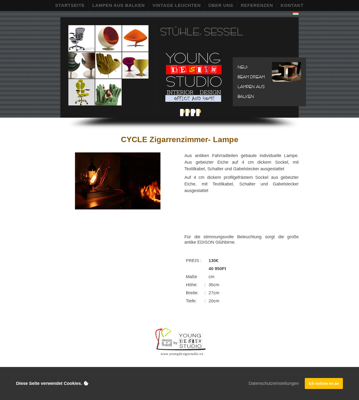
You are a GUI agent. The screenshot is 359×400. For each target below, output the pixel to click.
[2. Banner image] (187, 112)
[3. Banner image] (192, 112)
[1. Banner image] (181, 112)
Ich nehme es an (324, 383)
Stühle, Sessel (201, 31)
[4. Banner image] (198, 112)
